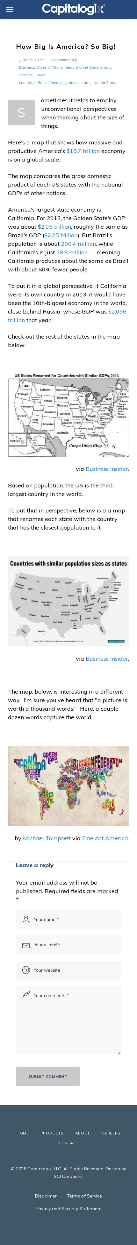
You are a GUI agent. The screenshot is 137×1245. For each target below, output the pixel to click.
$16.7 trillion (83, 151)
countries (27, 82)
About (82, 1133)
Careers (110, 1133)
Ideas (69, 67)
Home (23, 1133)
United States (105, 82)
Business (27, 67)
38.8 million (72, 252)
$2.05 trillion (54, 226)
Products (52, 1133)
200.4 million (78, 243)
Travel (40, 75)
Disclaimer (46, 1196)
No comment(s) (64, 59)
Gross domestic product (58, 82)
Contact (68, 1142)
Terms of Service (84, 1196)
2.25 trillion (62, 235)
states (86, 82)
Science (26, 75)
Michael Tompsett (47, 838)
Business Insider (107, 469)
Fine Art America (105, 838)
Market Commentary (94, 67)
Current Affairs (50, 67)
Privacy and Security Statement (69, 1208)
